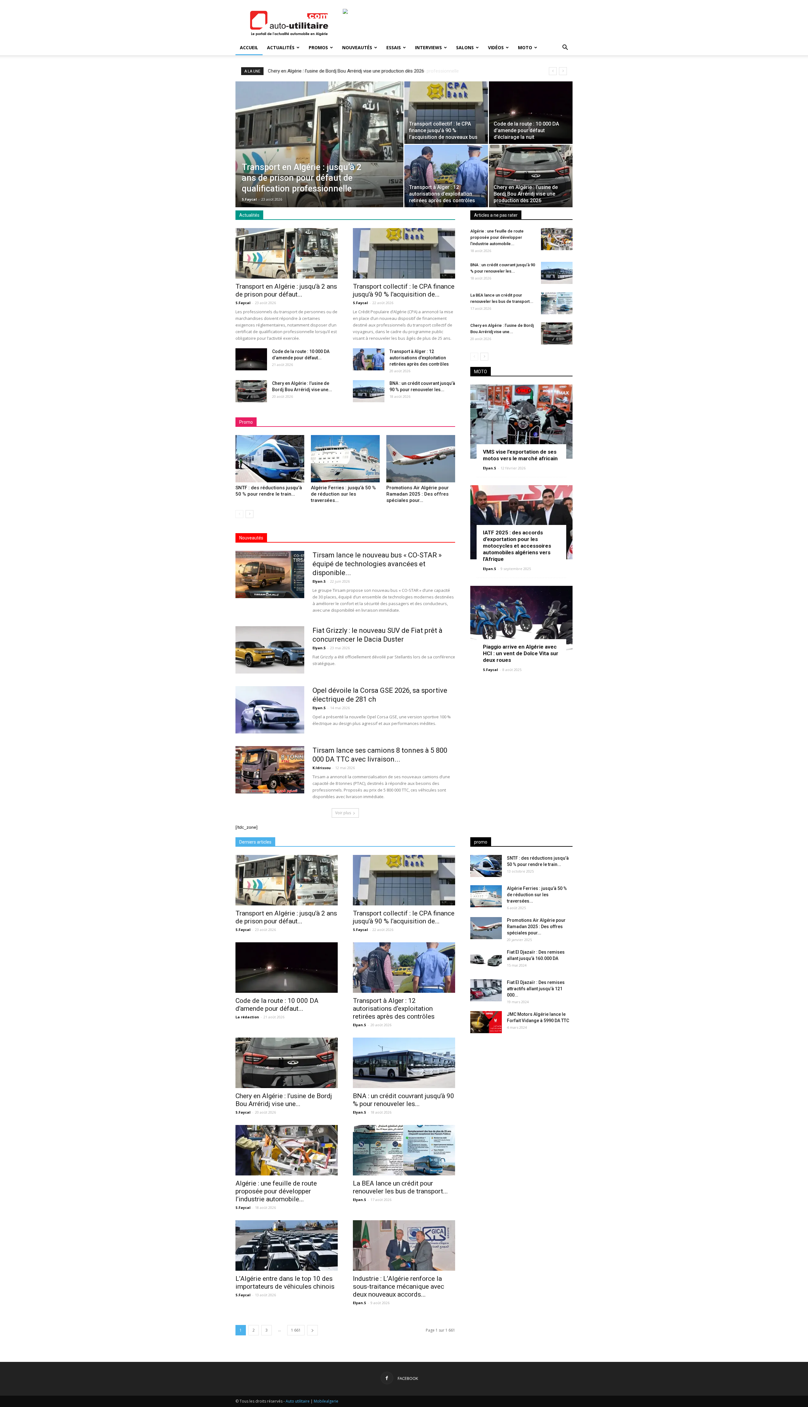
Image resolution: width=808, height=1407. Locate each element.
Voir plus (343, 812)
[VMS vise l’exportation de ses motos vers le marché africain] (521, 422)
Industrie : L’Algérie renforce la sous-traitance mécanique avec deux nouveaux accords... (398, 1286)
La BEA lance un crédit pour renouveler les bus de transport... (400, 1187)
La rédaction (247, 1017)
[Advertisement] (521, 1087)
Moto (525, 47)
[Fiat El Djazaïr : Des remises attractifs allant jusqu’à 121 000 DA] (486, 990)
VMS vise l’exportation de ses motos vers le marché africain (520, 455)
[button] (565, 48)
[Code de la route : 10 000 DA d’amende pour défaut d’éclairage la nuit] (531, 112)
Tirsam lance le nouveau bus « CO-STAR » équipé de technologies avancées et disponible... (377, 564)
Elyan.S (319, 581)
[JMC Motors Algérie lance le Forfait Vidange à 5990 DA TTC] (486, 1022)
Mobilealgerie (326, 1401)
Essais (393, 47)
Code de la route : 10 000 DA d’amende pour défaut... (276, 1004)
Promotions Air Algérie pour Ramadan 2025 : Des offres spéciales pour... (417, 494)
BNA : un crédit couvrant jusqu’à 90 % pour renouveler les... (403, 1100)
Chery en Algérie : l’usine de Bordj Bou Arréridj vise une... (283, 1100)
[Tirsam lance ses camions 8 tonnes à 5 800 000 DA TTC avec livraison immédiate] (269, 769)
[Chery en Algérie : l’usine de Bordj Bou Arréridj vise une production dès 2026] (531, 176)
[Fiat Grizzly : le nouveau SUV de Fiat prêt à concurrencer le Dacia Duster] (269, 650)
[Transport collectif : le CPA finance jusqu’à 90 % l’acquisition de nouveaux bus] (446, 112)
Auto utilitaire (298, 1401)
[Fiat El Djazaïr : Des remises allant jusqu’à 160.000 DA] (486, 960)
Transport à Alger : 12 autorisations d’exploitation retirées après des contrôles (419, 358)
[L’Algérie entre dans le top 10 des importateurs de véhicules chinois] (286, 1245)
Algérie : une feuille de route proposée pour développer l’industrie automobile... (497, 237)
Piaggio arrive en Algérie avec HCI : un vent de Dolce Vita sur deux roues (520, 653)
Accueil (249, 47)
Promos (318, 47)
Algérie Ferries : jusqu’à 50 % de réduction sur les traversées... (343, 494)
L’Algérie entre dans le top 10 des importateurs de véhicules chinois (285, 1282)
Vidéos (496, 47)
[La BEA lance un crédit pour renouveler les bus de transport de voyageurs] (557, 303)
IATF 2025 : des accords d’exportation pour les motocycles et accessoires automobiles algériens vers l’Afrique (517, 545)
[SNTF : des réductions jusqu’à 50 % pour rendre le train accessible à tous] (269, 458)
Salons (465, 47)
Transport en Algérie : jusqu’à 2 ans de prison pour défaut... (286, 290)
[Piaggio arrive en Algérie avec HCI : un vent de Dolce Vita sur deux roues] (521, 623)
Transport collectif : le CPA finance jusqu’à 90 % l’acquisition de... (403, 290)
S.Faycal (249, 199)
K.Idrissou (321, 767)
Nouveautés (357, 47)
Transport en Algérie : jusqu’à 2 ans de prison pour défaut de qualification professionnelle (360, 71)
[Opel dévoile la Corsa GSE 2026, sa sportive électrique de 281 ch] (269, 709)
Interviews (428, 47)
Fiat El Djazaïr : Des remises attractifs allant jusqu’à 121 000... (536, 989)
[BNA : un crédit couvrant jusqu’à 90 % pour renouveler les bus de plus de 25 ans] (368, 391)
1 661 (296, 1330)
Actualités (280, 47)
